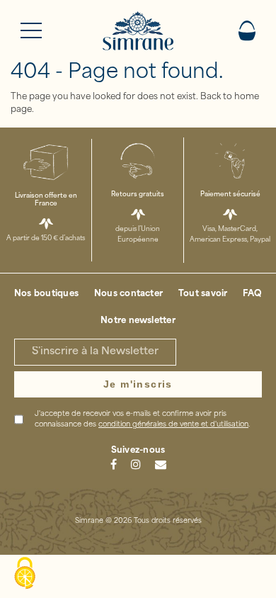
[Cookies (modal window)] (25, 574)
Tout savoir (203, 294)
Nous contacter (128, 294)
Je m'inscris (138, 384)
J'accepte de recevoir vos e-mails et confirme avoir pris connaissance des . (142, 419)
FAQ (252, 294)
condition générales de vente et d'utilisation (173, 425)
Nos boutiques (46, 294)
